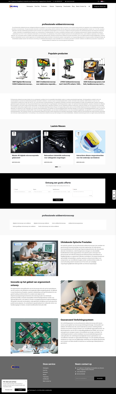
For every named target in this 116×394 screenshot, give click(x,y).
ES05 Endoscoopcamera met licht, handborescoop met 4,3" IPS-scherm (94, 83)
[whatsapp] (114, 194)
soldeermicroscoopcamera (75, 223)
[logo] (13, 6)
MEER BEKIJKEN (16, 162)
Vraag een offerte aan (100, 6)
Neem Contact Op (81, 6)
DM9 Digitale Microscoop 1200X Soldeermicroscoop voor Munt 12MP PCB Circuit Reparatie (21, 83)
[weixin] (114, 198)
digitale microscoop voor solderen (22, 223)
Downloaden (67, 6)
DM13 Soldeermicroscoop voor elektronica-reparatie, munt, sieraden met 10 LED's (46, 83)
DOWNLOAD (46, 379)
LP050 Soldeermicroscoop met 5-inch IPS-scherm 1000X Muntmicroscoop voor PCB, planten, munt (70, 83)
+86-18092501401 (58, 1)
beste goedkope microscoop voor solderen (24, 226)
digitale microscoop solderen (41, 223)
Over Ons (37, 6)
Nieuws (52, 6)
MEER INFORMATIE (21, 68)
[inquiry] (114, 191)
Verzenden (58, 199)
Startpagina (30, 6)
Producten (44, 6)
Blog (73, 6)
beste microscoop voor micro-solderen (48, 226)
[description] (15, 367)
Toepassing (58, 6)
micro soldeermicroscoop (59, 223)
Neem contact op (47, 381)
